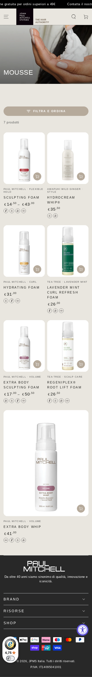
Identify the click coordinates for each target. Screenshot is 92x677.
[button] (73, 17)
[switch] (10, 658)
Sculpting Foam (21, 197)
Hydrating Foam (22, 287)
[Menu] (6, 17)
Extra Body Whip (23, 527)
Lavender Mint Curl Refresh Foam (63, 292)
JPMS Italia (37, 661)
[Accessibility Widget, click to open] (82, 630)
